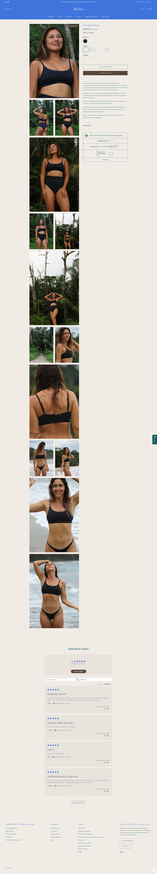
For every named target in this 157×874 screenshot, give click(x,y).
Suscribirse (125, 846)
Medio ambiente (55, 834)
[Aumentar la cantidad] (91, 59)
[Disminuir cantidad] (84, 59)
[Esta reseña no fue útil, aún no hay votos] (107, 709)
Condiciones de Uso (10, 834)
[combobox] (105, 684)
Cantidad (85, 55)
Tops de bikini (81, 828)
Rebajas (79, 16)
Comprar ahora (105, 73)
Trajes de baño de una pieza (85, 834)
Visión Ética (54, 831)
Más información (105, 159)
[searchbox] (60, 679)
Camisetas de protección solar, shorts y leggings (90, 837)
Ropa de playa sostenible (84, 843)
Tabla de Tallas (87, 125)
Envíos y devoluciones (91, 16)
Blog (52, 840)
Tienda (60, 16)
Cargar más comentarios (78, 802)
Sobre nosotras (105, 16)
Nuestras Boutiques (56, 837)
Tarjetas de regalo (82, 849)
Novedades (51, 16)
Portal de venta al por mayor (13, 840)
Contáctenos (8, 837)
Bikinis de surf (81, 840)
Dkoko (10, 867)
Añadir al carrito (105, 67)
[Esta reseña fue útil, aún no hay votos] (104, 709)
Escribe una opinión (78, 671)
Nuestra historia (55, 828)
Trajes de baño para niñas (84, 846)
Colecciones (69, 16)
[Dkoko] (78, 9)
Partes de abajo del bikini (84, 831)
